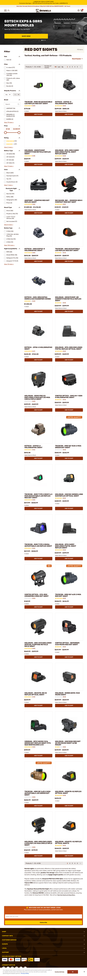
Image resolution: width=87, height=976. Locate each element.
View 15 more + (9, 264)
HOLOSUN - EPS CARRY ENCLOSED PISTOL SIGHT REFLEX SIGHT (65, 546)
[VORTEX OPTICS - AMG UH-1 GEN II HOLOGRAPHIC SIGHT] (69, 379)
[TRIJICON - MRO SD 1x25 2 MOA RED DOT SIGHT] (69, 578)
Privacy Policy (25, 973)
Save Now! (26, 36)
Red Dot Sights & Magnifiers (66, 895)
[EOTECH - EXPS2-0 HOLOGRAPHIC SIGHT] (69, 86)
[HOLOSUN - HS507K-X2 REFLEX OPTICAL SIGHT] (69, 775)
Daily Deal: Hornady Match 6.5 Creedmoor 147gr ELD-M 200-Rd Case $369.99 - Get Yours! (43, 6)
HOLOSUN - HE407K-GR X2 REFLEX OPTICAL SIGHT (35, 693)
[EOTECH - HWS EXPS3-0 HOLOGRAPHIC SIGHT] (38, 233)
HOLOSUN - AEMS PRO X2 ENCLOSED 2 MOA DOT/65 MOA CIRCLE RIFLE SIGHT (37, 397)
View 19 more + (9, 122)
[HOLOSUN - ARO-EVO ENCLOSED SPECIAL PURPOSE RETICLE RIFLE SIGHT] (38, 627)
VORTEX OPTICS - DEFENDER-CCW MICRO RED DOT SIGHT (67, 643)
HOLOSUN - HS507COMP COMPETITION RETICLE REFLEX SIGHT (37, 151)
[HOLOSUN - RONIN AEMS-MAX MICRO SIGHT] (69, 677)
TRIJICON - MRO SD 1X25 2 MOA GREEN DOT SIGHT (68, 446)
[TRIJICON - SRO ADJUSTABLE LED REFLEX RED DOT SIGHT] (69, 233)
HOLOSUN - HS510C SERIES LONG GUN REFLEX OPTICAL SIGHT (69, 495)
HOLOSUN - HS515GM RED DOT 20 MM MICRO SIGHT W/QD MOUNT (68, 743)
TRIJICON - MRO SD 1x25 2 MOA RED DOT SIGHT (68, 595)
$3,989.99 (16, 129)
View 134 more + (9, 245)
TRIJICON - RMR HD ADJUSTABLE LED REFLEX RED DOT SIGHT (38, 102)
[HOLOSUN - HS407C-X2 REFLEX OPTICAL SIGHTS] (69, 825)
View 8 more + (8, 224)
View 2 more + (8, 147)
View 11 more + (9, 166)
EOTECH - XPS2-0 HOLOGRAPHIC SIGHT (38, 348)
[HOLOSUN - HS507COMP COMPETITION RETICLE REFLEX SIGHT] (38, 134)
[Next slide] (84, 28)
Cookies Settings (59, 971)
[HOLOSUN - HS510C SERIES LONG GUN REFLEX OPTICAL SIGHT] (69, 478)
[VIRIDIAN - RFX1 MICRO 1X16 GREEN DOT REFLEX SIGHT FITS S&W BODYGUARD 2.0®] (38, 725)
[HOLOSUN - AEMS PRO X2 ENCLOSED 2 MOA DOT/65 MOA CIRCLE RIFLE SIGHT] (38, 379)
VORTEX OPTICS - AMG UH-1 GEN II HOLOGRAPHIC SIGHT (68, 396)
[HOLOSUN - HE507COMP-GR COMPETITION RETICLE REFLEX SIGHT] (69, 281)
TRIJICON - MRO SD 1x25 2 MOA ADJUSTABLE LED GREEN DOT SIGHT (37, 793)
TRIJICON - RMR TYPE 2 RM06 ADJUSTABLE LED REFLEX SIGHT (38, 545)
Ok (72, 971)
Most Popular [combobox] (76, 58)
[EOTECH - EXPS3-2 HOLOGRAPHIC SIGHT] (38, 430)
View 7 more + (8, 185)
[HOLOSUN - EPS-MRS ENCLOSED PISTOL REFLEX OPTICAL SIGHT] (69, 331)
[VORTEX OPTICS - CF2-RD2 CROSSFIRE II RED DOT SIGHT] (38, 578)
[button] (5, 10)
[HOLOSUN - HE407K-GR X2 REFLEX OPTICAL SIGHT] (38, 677)
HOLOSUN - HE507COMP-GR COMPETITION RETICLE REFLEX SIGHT (68, 298)
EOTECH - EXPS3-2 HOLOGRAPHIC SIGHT (33, 446)
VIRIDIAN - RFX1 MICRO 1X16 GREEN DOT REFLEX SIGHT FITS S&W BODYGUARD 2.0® (37, 743)
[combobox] (8, 94)
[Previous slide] (3, 28)
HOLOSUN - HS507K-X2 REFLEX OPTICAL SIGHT (68, 792)
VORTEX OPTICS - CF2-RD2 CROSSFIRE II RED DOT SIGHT (36, 595)
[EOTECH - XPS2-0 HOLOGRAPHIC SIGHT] (38, 331)
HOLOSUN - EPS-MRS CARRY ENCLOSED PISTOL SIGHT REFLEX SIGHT (67, 151)
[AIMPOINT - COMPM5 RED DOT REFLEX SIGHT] (38, 184)
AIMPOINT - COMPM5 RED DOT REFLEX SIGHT (37, 201)
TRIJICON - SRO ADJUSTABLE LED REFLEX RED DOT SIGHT (67, 249)
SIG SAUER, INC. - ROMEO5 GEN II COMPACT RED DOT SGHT (68, 201)
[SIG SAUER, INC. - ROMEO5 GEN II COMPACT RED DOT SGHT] (69, 184)
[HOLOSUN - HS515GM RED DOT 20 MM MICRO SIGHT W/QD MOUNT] (69, 725)
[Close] (84, 972)
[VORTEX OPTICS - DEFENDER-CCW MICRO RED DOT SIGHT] (69, 627)
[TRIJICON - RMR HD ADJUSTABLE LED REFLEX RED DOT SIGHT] (38, 86)
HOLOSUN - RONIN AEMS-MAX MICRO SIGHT (67, 693)
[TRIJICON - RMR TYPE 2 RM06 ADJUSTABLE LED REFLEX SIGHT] (38, 528)
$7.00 (8, 129)
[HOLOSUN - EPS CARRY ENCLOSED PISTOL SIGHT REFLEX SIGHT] (69, 528)
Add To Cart (38, 114)
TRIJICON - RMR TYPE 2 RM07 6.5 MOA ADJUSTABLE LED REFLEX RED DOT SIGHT (38, 495)
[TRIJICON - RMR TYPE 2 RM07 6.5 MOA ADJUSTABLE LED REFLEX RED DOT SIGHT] (38, 478)
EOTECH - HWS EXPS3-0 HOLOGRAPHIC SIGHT (34, 249)
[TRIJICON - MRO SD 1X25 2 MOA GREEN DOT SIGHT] (69, 430)
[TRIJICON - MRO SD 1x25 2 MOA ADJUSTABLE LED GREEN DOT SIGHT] (38, 775)
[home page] (43, 11)
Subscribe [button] (43, 922)
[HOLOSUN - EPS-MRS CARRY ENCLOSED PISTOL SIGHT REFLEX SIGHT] (69, 134)
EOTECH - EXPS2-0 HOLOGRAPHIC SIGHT (64, 102)
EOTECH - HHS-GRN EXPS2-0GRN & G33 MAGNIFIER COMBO (37, 298)
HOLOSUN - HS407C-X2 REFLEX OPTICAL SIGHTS (68, 842)
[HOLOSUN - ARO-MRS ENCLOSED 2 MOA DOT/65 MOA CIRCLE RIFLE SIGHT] (38, 825)
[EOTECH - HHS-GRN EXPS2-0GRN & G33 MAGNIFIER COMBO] (38, 281)
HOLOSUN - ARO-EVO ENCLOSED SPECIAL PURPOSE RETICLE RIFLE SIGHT (37, 644)
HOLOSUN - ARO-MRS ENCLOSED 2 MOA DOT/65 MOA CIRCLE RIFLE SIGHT (38, 843)
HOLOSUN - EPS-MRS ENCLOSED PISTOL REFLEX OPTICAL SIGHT (68, 348)
